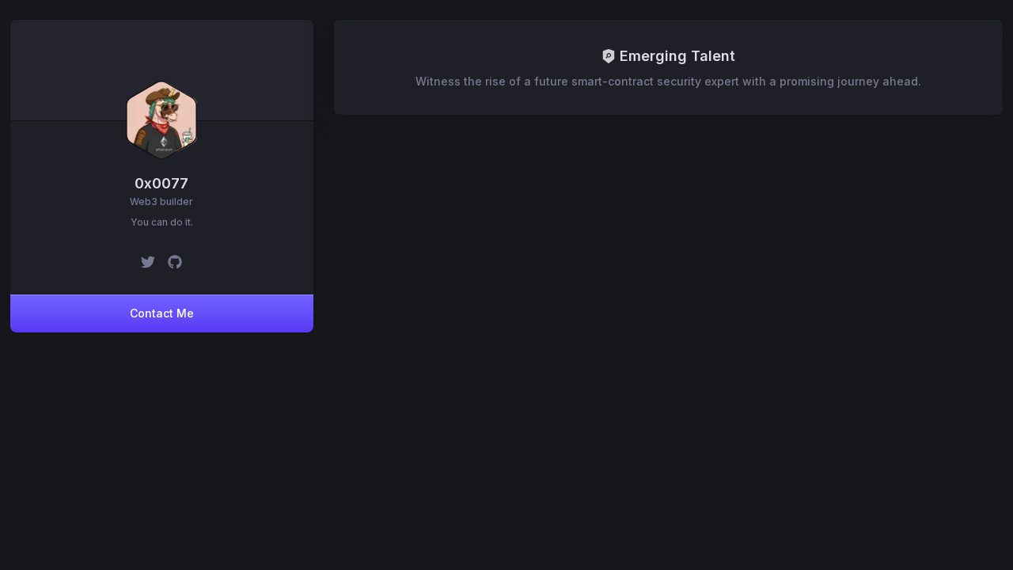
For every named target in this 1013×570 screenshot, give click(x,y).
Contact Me (162, 313)
